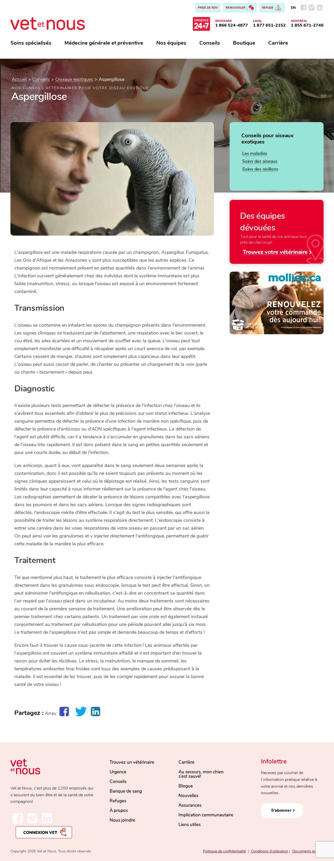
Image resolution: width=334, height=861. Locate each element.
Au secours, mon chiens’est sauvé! (201, 774)
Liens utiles (189, 824)
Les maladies (254, 154)
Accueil (19, 79)
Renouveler (236, 8)
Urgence (118, 772)
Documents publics (308, 851)
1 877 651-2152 (269, 25)
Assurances (189, 805)
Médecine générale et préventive (103, 42)
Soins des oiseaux (259, 161)
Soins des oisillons (260, 169)
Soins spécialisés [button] (30, 42)
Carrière (278, 42)
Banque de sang (126, 791)
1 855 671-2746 (307, 25)
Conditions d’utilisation (269, 851)
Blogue (185, 786)
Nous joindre (122, 820)
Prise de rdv (208, 8)
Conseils (209, 42)
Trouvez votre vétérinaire (275, 252)
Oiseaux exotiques (74, 79)
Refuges (118, 801)
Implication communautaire (205, 815)
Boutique (244, 42)
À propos (119, 810)
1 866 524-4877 (231, 25)
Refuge (268, 8)
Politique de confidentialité (224, 851)
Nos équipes (171, 42)
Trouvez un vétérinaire (132, 762)
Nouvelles (188, 795)
